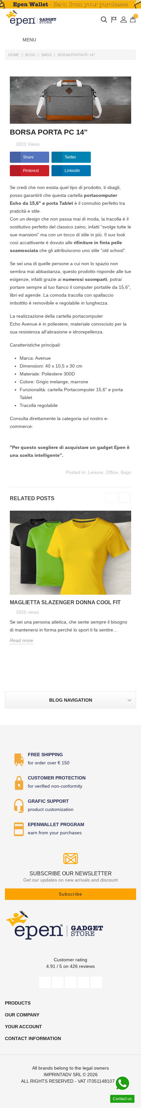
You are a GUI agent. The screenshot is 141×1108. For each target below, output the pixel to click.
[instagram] (83, 982)
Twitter (70, 157)
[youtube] (70, 982)
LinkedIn (72, 170)
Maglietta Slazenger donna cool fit (65, 602)
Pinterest (31, 170)
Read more (21, 640)
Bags (126, 472)
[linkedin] (96, 982)
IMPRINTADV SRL (62, 1074)
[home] (31, 18)
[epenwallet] (70, 4)
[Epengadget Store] (70, 925)
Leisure (95, 472)
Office (112, 472)
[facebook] (45, 982)
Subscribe (70, 894)
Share (28, 157)
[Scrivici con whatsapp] (122, 1083)
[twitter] (58, 982)
